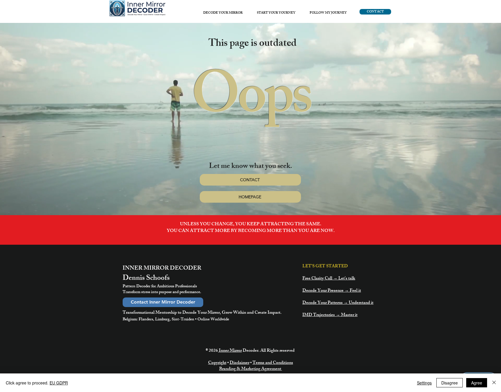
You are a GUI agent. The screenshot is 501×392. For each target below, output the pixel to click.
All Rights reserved (277, 351)
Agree (476, 383)
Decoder (250, 351)
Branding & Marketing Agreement (250, 369)
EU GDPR (59, 383)
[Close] (494, 382)
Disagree (449, 383)
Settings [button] (424, 383)
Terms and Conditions (273, 363)
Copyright (217, 363)
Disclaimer (239, 363)
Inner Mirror (230, 351)
